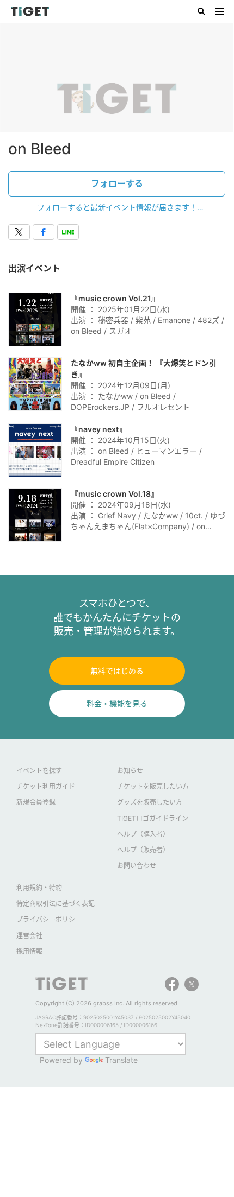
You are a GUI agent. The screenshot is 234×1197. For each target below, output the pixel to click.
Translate (121, 1060)
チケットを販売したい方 (153, 786)
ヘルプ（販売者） (143, 850)
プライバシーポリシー (49, 919)
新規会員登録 (36, 802)
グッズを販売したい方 (149, 802)
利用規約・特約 (39, 888)
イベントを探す (39, 771)
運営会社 (29, 936)
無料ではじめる (117, 670)
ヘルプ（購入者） (143, 834)
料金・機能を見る (117, 703)
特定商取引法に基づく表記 (55, 904)
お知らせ (130, 771)
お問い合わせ (136, 866)
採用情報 (29, 951)
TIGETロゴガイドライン (152, 818)
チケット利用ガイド (45, 786)
